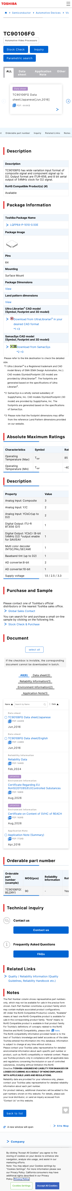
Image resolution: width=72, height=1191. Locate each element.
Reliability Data (17, 759)
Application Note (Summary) (26, 834)
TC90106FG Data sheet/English (28, 738)
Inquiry (37, 133)
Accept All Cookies (47, 1185)
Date (54, 704)
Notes (67, 133)
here (57, 1030)
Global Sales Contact (21, 611)
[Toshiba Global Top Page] (9, 3)
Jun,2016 (14, 726)
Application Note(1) (35, 693)
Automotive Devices (48, 12)
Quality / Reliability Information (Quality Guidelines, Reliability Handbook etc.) (33, 978)
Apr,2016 (14, 844)
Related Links (52, 133)
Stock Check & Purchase (24, 624)
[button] (68, 3)
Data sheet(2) (41, 675)
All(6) (24, 675)
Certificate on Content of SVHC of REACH (35, 813)
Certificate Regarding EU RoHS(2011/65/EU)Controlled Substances (34, 786)
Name (7, 704)
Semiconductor (21, 12)
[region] (36, 1169)
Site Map (63, 1126)
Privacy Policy (21, 1179)
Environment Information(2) (35, 687)
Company (18, 1141)
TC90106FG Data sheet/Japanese (29, 717)
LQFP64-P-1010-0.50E (24, 224)
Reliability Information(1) (35, 681)
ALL (9, 71)
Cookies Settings (21, 1185)
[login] (65, 1110)
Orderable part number (18, 133)
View (8, 288)
